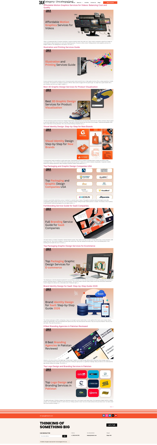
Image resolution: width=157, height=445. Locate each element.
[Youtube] (116, 415)
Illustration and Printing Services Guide (62, 47)
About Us (79, 2)
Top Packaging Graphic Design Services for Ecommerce (69, 246)
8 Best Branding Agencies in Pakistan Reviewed (66, 326)
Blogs (99, 2)
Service (73, 2)
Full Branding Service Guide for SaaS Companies (66, 206)
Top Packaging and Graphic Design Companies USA (68, 166)
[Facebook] (104, 415)
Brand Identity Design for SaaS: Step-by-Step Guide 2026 (71, 286)
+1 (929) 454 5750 (75, 435)
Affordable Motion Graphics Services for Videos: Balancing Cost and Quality (75, 6)
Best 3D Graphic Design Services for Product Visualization (71, 87)
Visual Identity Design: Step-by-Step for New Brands (68, 126)
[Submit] (64, 436)
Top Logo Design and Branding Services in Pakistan (67, 366)
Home (68, 2)
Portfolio (87, 2)
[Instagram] (107, 415)
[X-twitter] (113, 415)
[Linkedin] (110, 415)
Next (111, 406)
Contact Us (93, 2)
